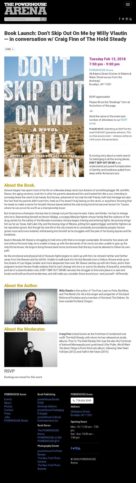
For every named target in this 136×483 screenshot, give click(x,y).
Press (7, 413)
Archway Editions (47, 406)
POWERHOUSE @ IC (49, 441)
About (7, 402)
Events (8, 399)
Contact (8, 410)
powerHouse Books (48, 399)
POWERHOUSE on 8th (50, 437)
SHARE (8, 49)
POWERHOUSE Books (16, 420)
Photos (8, 406)
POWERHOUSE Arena (101, 70)
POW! (41, 402)
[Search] (43, 19)
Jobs (7, 417)
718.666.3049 (83, 400)
